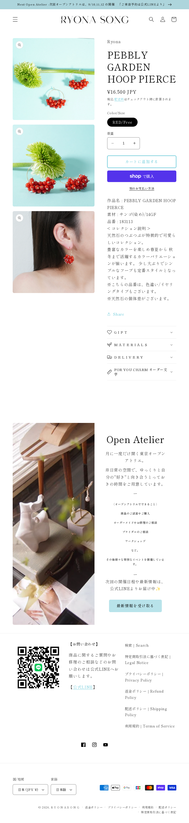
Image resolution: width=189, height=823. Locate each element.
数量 (110, 133)
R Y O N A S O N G (65, 807)
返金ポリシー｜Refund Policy (144, 694)
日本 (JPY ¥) (28, 789)
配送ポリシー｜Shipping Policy (146, 711)
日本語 (61, 789)
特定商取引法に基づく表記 (158, 812)
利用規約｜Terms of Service (150, 725)
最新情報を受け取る (135, 605)
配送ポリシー (167, 807)
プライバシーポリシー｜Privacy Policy (145, 676)
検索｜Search (137, 645)
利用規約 (148, 807)
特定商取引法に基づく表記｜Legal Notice (148, 659)
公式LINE (83, 687)
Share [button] (118, 314)
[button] (15, 19)
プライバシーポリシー (122, 807)
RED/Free (122, 122)
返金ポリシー (94, 807)
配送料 (119, 99)
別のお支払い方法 (141, 188)
